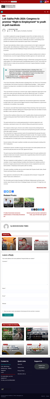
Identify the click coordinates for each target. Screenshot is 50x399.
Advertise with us (22, 373)
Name (4, 288)
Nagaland (5, 330)
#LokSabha (23, 30)
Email (4, 296)
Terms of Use (21, 367)
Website (4, 303)
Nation (4, 15)
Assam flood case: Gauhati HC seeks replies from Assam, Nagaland (36, 333)
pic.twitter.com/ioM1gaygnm (26, 76)
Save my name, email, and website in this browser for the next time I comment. (22, 311)
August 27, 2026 (8, 336)
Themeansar (3, 396)
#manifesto (29, 30)
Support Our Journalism (41, 366)
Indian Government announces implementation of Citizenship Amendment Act (14, 214)
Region (29, 330)
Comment (4, 261)
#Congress (18, 30)
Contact (47, 396)
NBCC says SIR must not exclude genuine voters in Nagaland (36, 348)
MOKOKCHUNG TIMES (13, 29)
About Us (20, 364)
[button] (45, 11)
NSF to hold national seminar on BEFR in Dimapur (10, 348)
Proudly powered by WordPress (7, 395)
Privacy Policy (21, 370)
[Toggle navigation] (47, 12)
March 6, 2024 (24, 77)
